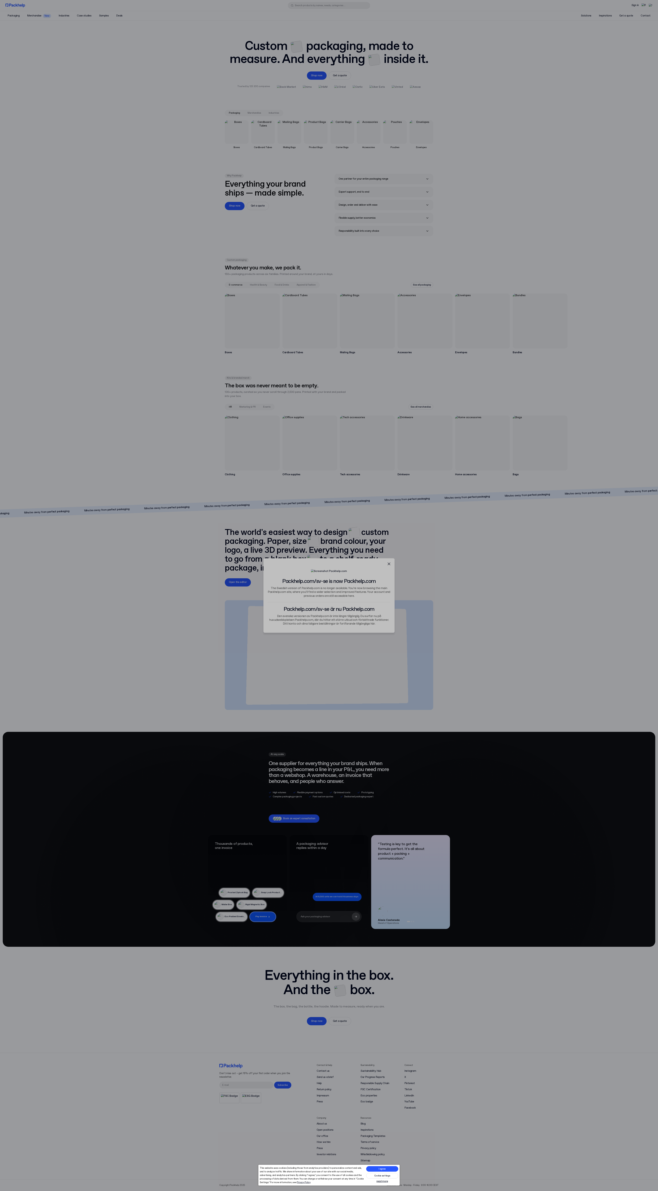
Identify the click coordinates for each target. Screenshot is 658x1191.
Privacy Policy (303, 1182)
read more (382, 1181)
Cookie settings (382, 1175)
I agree (382, 1169)
